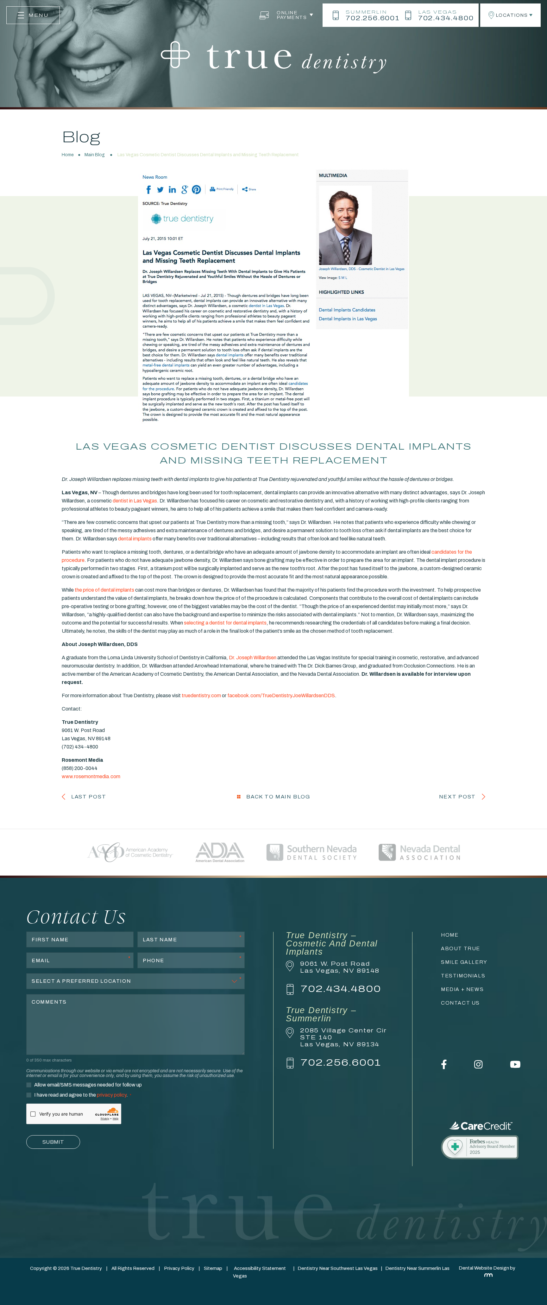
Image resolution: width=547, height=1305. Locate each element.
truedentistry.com (201, 695)
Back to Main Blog (277, 796)
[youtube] (515, 1067)
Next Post (457, 796)
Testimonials (463, 975)
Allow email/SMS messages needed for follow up (88, 1084)
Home (68, 154)
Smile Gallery (464, 962)
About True (460, 948)
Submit (53, 1142)
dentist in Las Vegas (135, 500)
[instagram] (478, 1067)
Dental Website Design (484, 1268)
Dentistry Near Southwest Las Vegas (338, 1268)
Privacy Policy (179, 1268)
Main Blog (95, 154)
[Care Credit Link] (481, 1126)
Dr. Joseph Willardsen (252, 657)
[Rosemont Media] (487, 1275)
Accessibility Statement (260, 1268)
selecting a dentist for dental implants (225, 622)
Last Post (88, 796)
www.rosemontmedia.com (91, 776)
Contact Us (460, 1003)
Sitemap (213, 1268)
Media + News (462, 989)
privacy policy (111, 1095)
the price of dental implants (104, 590)
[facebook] (444, 1067)
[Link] (481, 1147)
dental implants (135, 538)
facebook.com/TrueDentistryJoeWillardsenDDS (281, 695)
